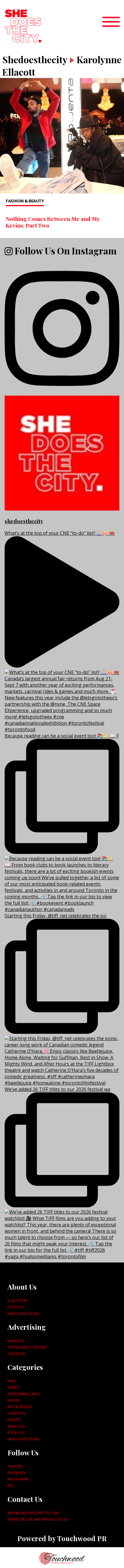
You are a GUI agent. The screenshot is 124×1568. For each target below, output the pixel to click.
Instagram (17, 1479)
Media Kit (15, 1340)
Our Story (17, 1300)
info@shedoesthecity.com (33, 1512)
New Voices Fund (23, 1313)
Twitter (14, 1466)
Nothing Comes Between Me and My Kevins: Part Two (52, 222)
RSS (10, 1485)
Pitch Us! (15, 1307)
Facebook (16, 1472)
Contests (16, 1353)
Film (11, 1380)
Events (14, 1419)
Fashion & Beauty (25, 201)
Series (13, 1387)
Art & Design (19, 1406)
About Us (16, 1426)
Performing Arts (23, 1393)
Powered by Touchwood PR (62, 1538)
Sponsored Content (27, 1347)
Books (13, 1400)
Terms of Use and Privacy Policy (38, 1519)
